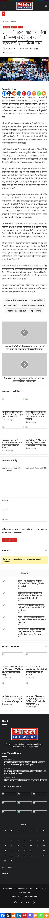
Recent (24, 573)
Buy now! (34, 896)
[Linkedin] (19, 93)
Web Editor (9, 49)
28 (37, 856)
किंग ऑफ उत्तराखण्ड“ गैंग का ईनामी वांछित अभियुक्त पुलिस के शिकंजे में (12, 414)
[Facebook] (4, 93)
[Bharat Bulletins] (24, 6)
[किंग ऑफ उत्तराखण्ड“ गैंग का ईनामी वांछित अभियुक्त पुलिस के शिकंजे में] (12, 404)
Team (26, 896)
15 (44, 845)
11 (18, 845)
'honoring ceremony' (17, 300)
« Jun (4, 867)
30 (5, 861)
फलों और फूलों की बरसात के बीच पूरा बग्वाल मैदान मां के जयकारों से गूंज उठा (36, 442)
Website (5, 520)
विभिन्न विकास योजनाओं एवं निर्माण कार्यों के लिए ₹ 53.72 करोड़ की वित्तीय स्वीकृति (36, 415)
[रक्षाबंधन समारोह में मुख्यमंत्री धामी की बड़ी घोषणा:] (9, 814)
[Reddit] (14, 93)
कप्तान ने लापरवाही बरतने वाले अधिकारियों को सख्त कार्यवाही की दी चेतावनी (12, 444)
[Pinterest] (24, 93)
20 (31, 851)
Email (5, 510)
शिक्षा (20, 27)
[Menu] (3, 7)
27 (31, 856)
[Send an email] (14, 49)
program (36, 311)
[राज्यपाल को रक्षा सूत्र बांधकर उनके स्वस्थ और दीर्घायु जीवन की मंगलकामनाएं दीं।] (24, 814)
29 (44, 856)
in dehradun (11, 305)
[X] (9, 93)
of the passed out (17, 311)
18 (18, 851)
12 (24, 845)
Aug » (10, 867)
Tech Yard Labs (25, 892)
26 (24, 856)
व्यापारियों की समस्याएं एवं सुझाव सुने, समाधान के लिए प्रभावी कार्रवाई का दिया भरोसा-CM (31, 632)
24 (12, 856)
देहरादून (14, 27)
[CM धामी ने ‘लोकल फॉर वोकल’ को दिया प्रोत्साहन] (40, 805)
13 (31, 845)
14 (37, 845)
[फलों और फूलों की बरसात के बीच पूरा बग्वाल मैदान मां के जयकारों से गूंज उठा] (36, 432)
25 (18, 856)
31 (11, 861)
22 (44, 851)
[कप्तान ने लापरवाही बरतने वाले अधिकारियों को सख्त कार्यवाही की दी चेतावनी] (12, 432)
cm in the (38, 300)
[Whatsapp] (39, 93)
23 (5, 856)
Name (5, 501)
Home (6, 22)
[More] (43, 93)
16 (5, 851)
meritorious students (33, 305)
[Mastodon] (29, 93)
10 (11, 845)
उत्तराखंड (13, 22)
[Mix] (34, 93)
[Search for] (46, 7)
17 (11, 851)
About (20, 896)
